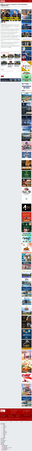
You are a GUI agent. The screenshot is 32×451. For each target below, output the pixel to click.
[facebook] (5, 421)
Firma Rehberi (4, 440)
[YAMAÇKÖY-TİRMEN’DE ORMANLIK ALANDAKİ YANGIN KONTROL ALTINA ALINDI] (11, 55)
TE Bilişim (30, 419)
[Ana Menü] (31, 1)
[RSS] (29, 410)
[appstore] (24, 412)
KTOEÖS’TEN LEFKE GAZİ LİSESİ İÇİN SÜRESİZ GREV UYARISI (4, 58)
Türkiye (3, 418)
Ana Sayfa (3, 423)
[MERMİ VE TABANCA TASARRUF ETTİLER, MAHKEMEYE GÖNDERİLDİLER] (10, 15)
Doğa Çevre (1, 419)
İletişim (6, 419)
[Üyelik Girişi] (29, 1)
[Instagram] (25, 410)
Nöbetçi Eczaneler (5, 445)
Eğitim (4, 433)
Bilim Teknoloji (18, 418)
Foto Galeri (3, 438)
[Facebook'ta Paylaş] (1, 21)
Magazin (10, 418)
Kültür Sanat (5, 434)
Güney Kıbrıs (5, 418)
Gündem (1, 3)
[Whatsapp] (28, 410)
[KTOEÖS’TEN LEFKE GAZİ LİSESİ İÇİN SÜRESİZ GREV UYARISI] (4, 55)
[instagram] (16, 421)
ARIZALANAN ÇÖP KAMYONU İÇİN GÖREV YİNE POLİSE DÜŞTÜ (17, 58)
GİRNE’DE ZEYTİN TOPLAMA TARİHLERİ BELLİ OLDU (3, 65)
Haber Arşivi (18, 416)
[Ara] (30, 1)
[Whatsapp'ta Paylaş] (3, 21)
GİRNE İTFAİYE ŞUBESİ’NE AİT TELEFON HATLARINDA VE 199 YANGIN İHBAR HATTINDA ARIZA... (11, 66)
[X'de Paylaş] (2, 21)
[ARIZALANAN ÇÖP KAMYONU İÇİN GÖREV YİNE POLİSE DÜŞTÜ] (17, 55)
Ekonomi (13, 418)
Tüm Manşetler (3, 416)
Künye (4, 419)
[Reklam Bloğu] (27, 14)
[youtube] (21, 421)
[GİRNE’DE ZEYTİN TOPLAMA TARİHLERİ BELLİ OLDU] (4, 62)
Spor (11, 418)
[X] (24, 410)
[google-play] (28, 412)
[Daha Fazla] (4, 21)
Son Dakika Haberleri (11, 416)
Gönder (2, 76)
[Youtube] (27, 410)
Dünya (7, 418)
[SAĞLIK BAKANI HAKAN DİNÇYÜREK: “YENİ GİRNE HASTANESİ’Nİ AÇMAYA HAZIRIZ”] (17, 62)
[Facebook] (23, 410)
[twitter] (11, 421)
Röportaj (3, 441)
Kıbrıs (1, 418)
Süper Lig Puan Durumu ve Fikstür (7, 447)
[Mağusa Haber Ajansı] (2, 1)
